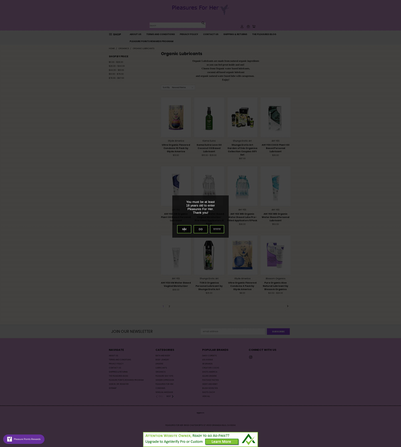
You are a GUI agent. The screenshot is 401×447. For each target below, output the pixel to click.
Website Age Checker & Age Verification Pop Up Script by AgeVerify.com (397, 446)
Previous (393, 437)
